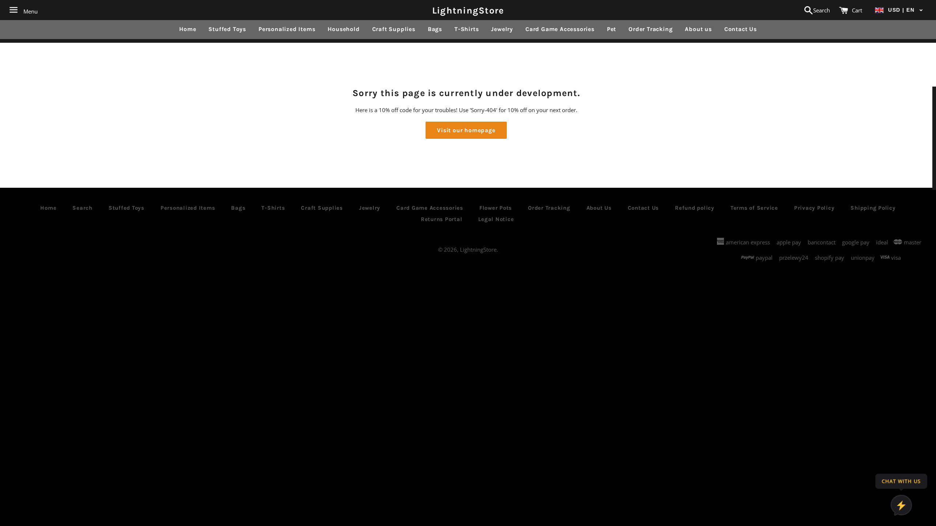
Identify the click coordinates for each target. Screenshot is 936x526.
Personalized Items (286, 29)
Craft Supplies (393, 29)
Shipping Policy (872, 208)
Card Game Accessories (560, 29)
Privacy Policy (814, 208)
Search (82, 208)
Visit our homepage (466, 130)
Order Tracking (650, 29)
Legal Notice (496, 219)
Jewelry (502, 29)
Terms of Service (754, 208)
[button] (899, 10)
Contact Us (740, 29)
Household (343, 29)
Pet (611, 29)
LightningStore (468, 10)
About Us (599, 208)
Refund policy (694, 208)
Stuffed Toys (227, 29)
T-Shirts (466, 29)
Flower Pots (495, 208)
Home (187, 29)
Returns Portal (442, 219)
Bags (435, 29)
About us (698, 29)
